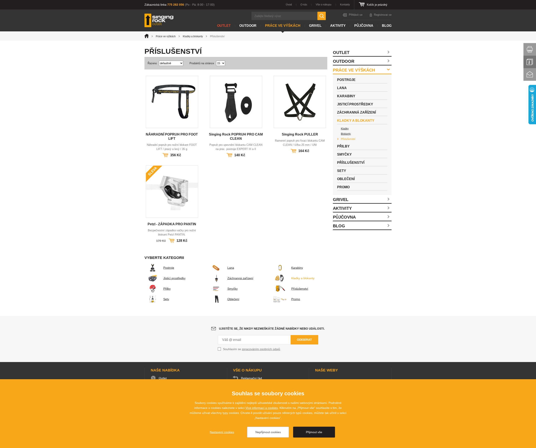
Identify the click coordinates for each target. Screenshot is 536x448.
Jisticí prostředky (174, 278)
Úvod (289, 4)
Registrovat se (383, 14)
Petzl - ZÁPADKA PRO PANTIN (172, 224)
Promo (295, 299)
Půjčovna (363, 25)
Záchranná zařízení (240, 278)
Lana (230, 267)
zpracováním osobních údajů (261, 349)
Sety (166, 299)
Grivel (315, 25)
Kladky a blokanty (193, 36)
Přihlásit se (355, 14)
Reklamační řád (251, 378)
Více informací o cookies (261, 408)
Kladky (345, 128)
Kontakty (345, 4)
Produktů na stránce (201, 63)
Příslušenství (299, 288)
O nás (303, 4)
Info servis (529, 62)
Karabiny (297, 267)
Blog (387, 25)
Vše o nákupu (323, 4)
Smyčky (232, 288)
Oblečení (233, 299)
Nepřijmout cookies (268, 432)
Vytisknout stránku (529, 49)
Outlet (224, 25)
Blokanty (346, 133)
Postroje (168, 267)
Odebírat (304, 339)
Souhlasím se (251, 349)
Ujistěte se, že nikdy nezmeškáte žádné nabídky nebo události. (272, 328)
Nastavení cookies (222, 432)
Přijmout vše (314, 432)
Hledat (321, 16)
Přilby (167, 288)
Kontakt (529, 74)
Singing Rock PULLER (300, 134)
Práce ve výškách (282, 25)
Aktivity (338, 25)
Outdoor (247, 25)
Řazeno (152, 63)
